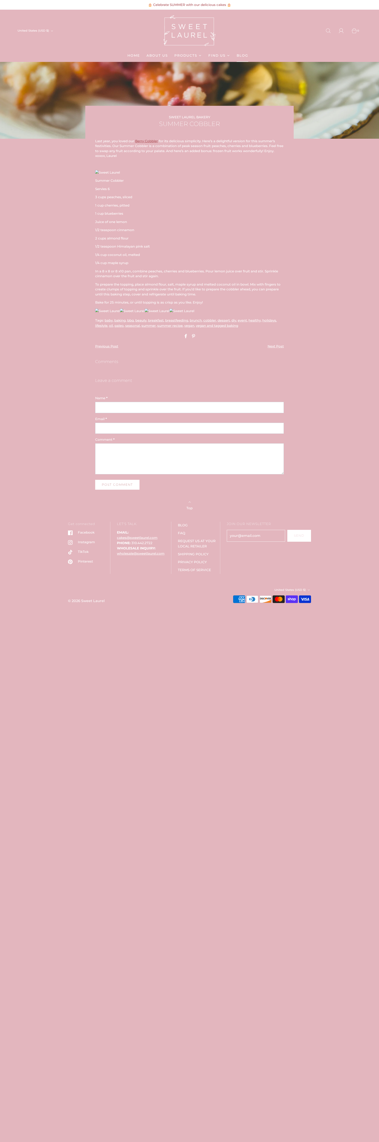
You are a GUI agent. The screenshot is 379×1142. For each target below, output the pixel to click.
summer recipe (170, 326)
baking (120, 320)
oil (111, 326)
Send (299, 536)
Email (101, 419)
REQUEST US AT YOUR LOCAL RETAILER (197, 543)
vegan (189, 326)
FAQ (181, 533)
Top (189, 508)
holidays (269, 320)
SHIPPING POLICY (193, 554)
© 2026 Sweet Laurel (86, 601)
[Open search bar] (331, 31)
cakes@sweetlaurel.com (137, 538)
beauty (141, 320)
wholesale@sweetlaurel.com (140, 553)
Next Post (276, 346)
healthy (254, 320)
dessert (224, 320)
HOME (133, 55)
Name (101, 398)
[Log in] (344, 31)
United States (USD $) (34, 30)
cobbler (209, 320)
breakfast (156, 320)
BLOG (242, 55)
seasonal (132, 326)
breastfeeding (176, 320)
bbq (130, 320)
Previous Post (106, 346)
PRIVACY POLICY (192, 562)
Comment (105, 439)
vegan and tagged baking (217, 326)
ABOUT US (157, 55)
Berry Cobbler (146, 141)
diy (233, 320)
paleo (119, 326)
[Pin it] (193, 336)
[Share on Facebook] (185, 336)
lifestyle (101, 326)
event (242, 320)
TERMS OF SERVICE (194, 570)
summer (148, 326)
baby (109, 320)
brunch (196, 320)
